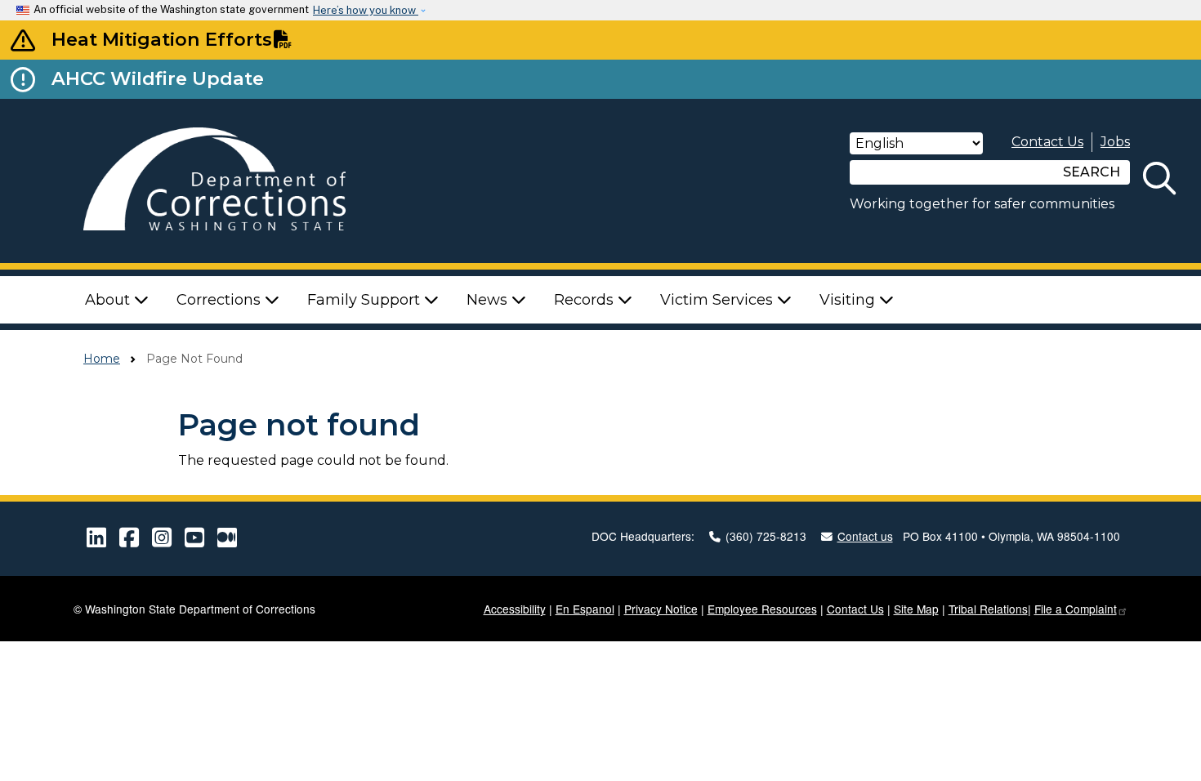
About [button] (109, 300)
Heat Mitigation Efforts (161, 39)
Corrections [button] (220, 300)
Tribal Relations (988, 608)
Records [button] (586, 300)
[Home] (237, 181)
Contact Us (1047, 142)
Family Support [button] (365, 300)
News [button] (489, 300)
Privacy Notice (661, 608)
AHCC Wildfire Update (157, 78)
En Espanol (585, 608)
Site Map (916, 608)
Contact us (865, 536)
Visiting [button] (849, 300)
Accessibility (515, 608)
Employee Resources (762, 608)
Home (101, 358)
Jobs (1115, 142)
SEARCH (1091, 172)
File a (1075, 608)
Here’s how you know (365, 10)
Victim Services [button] (718, 300)
